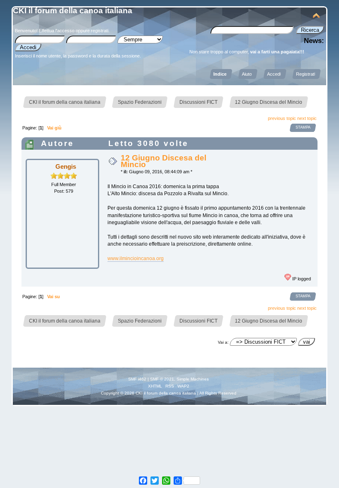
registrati (99, 30)
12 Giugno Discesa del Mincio (163, 161)
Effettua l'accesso (56, 30)
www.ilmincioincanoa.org (135, 258)
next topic (307, 118)
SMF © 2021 (162, 379)
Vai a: (223, 342)
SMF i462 (137, 379)
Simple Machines (193, 379)
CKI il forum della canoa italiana (72, 10)
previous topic (282, 118)
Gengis (65, 166)
